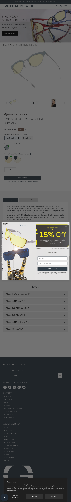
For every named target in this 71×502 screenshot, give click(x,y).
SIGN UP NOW (52, 268)
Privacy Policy (13, 490)
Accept (34, 496)
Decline (53, 496)
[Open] (4, 497)
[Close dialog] (68, 223)
